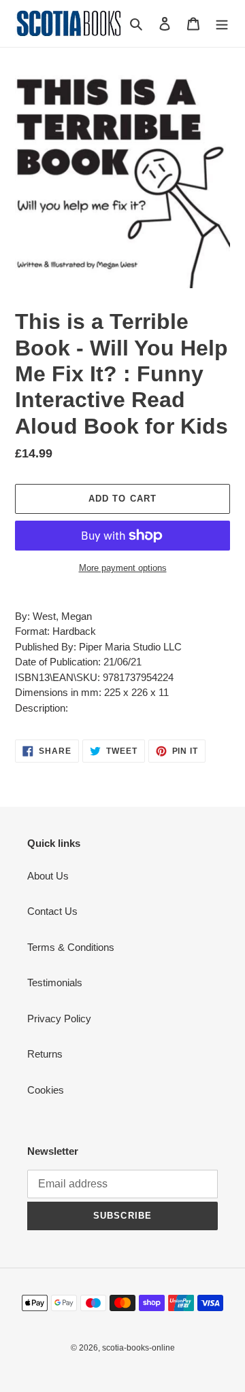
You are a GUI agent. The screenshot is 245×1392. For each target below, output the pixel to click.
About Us (48, 876)
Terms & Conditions (70, 947)
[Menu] (222, 23)
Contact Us (52, 911)
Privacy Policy (59, 1018)
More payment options (123, 568)
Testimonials (54, 982)
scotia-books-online (138, 1348)
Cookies (45, 1090)
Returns (45, 1054)
